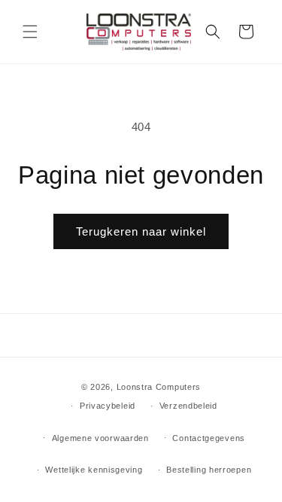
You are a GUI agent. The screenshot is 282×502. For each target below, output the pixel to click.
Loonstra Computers (159, 386)
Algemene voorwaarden (100, 438)
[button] (30, 31)
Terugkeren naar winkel (141, 231)
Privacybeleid (107, 405)
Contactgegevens (208, 438)
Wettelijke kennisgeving (93, 469)
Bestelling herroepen (208, 469)
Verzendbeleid (188, 405)
